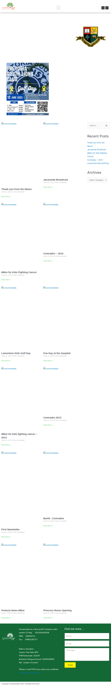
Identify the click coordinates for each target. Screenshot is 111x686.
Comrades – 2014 (53, 253)
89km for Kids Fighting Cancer (19, 272)
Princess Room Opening (57, 610)
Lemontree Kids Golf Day (15, 353)
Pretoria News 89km (13, 610)
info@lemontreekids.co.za (30, 673)
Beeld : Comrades (53, 518)
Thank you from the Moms (16, 189)
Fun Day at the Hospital (56, 353)
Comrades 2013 (52, 417)
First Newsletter (10, 529)
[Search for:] (98, 125)
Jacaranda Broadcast (55, 179)
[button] (58, 7)
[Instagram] (103, 7)
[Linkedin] (107, 7)
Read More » (6, 197)
